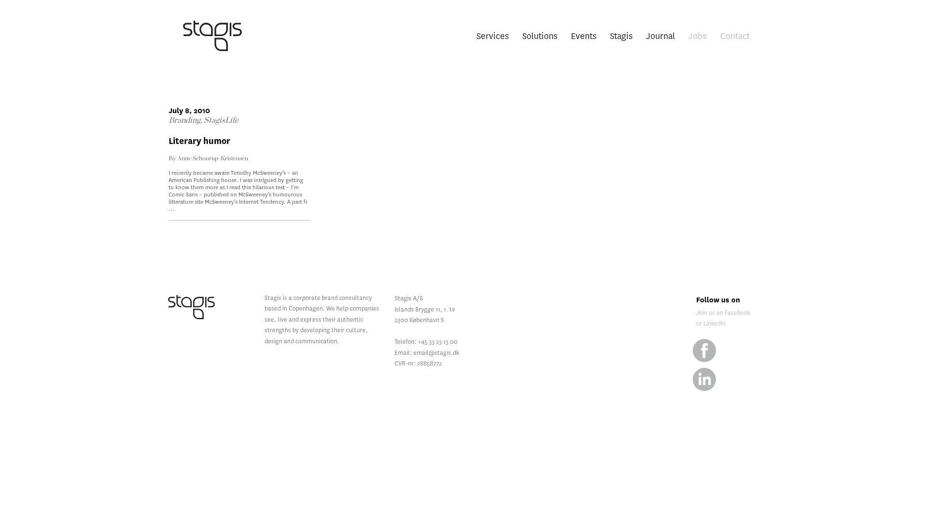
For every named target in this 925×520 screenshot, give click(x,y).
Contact (735, 35)
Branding (184, 120)
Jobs (697, 35)
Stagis (621, 35)
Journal (660, 35)
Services (492, 35)
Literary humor (199, 141)
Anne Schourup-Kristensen (212, 159)
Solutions (539, 35)
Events (583, 35)
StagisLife (221, 120)
